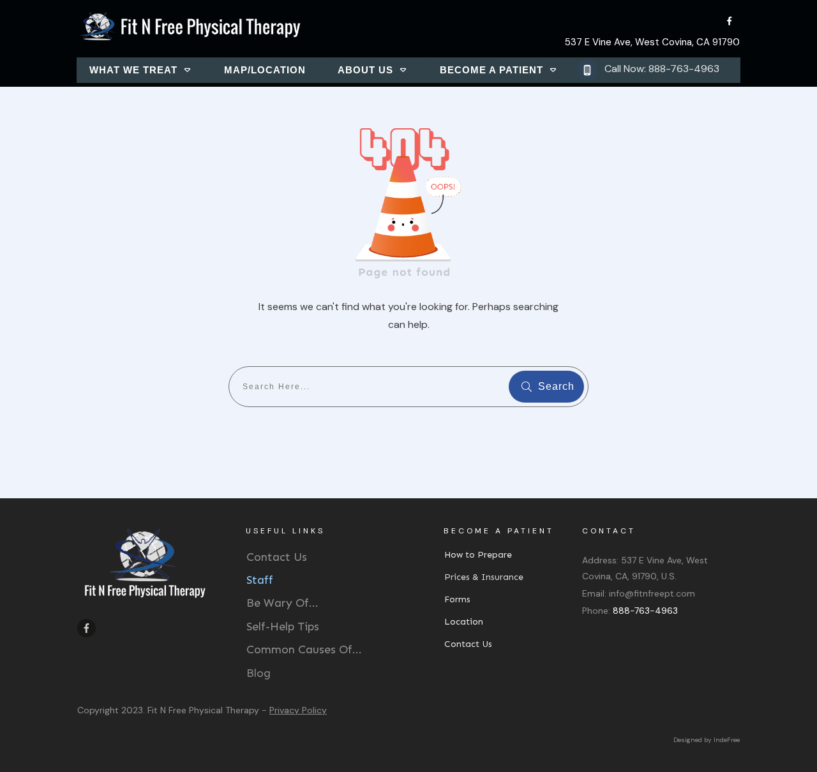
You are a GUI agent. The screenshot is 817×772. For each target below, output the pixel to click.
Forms (457, 599)
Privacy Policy (298, 710)
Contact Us (276, 557)
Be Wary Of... (282, 603)
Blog (258, 673)
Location (463, 621)
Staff (259, 580)
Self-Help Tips (282, 627)
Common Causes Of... (304, 649)
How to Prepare (478, 554)
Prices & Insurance (483, 577)
